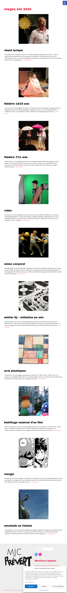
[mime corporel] (33, 242)
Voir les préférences (58, 586)
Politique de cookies (43, 590)
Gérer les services (30, 582)
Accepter (31, 586)
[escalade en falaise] (33, 504)
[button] (65, 3)
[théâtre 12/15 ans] (33, 82)
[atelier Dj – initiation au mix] (33, 296)
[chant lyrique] (33, 29)
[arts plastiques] (33, 349)
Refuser (44, 586)
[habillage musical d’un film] (33, 401)
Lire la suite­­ (27, 60)
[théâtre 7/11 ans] (33, 135)
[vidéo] (33, 189)
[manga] (33, 452)
